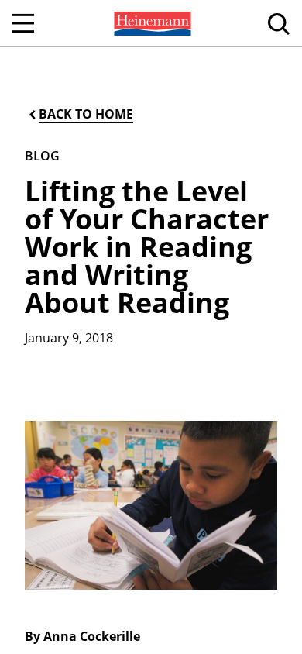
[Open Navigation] (23, 23)
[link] (151, 23)
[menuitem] (151, 23)
